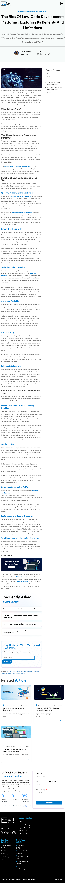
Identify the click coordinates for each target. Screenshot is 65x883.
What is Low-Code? (52, 73)
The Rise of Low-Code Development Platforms (54, 78)
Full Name (39, 773)
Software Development (8, 673)
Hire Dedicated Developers (27, 831)
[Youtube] (13, 832)
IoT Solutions (5, 860)
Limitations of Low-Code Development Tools (54, 88)
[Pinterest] (15, 832)
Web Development (41, 11)
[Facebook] (5, 832)
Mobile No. (52, 781)
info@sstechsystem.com (23, 869)
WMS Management (6, 857)
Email (38, 781)
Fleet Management (6, 851)
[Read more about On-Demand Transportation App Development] (28, 720)
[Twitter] (10, 832)
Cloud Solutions (24, 834)
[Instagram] (7, 832)
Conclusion (50, 92)
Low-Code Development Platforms (16, 671)
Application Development (26, 828)
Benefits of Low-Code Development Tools (53, 83)
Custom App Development (26, 11)
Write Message (41, 790)
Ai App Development (25, 822)
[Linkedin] (2, 832)
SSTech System (20, 673)
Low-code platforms (33, 671)
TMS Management (6, 854)
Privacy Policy (59, 879)
